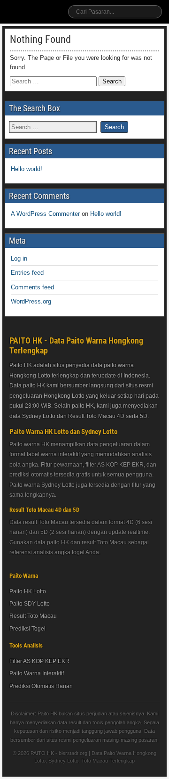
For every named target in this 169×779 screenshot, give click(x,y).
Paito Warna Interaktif (36, 673)
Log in (19, 258)
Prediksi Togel (27, 628)
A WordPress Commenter (45, 213)
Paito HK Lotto (27, 591)
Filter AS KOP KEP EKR (39, 661)
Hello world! (26, 168)
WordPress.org (31, 301)
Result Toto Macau (33, 616)
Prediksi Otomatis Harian (41, 686)
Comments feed (32, 287)
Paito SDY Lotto (29, 603)
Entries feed (27, 272)
